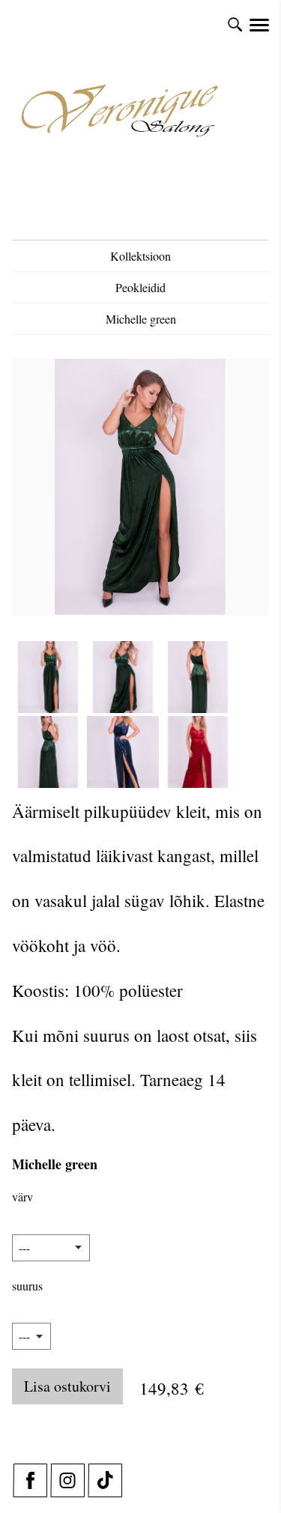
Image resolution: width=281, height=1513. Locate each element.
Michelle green (141, 319)
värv (22, 1196)
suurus (27, 1286)
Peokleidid (140, 287)
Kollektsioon (140, 256)
